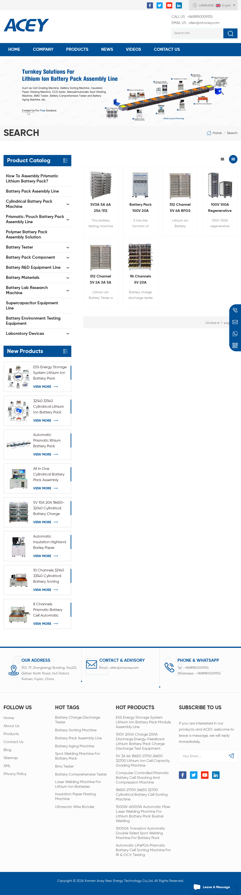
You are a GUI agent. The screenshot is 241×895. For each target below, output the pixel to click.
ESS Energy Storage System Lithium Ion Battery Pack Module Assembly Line (50, 373)
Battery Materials (22, 278)
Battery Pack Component (30, 257)
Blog (7, 750)
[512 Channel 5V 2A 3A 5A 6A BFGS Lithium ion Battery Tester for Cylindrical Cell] (101, 256)
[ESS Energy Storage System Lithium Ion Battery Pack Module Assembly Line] (18, 376)
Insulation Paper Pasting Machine (75, 796)
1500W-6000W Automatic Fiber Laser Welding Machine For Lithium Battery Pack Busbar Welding (143, 814)
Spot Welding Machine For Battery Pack (77, 756)
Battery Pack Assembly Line (32, 191)
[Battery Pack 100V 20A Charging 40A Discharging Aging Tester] (140, 184)
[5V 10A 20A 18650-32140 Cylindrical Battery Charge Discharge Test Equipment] (18, 512)
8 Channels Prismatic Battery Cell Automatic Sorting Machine (47, 610)
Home (14, 50)
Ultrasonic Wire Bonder (74, 807)
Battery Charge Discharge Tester (77, 720)
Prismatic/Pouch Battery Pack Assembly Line (35, 219)
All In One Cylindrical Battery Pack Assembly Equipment (48, 475)
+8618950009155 (192, 17)
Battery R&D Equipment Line (33, 267)
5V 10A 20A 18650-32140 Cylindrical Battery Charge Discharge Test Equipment (48, 509)
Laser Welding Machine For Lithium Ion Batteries (78, 784)
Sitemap (11, 758)
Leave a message (216, 887)
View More (42, 386)
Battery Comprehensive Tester (81, 774)
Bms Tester (64, 766)
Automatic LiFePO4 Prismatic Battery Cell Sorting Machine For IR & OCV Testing (143, 850)
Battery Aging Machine (74, 746)
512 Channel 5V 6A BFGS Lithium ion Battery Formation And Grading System (180, 208)
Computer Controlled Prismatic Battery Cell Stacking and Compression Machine (142, 777)
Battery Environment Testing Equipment (33, 321)
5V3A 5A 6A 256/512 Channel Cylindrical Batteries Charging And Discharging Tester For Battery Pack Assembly (100, 208)
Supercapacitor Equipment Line (32, 305)
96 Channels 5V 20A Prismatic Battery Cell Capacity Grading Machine (140, 280)
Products (77, 50)
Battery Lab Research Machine (27, 290)
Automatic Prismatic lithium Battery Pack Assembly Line (47, 441)
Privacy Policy (15, 774)
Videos (133, 50)
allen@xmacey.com (196, 23)
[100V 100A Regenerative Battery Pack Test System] (220, 184)
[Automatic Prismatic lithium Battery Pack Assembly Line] (18, 444)
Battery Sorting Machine (75, 730)
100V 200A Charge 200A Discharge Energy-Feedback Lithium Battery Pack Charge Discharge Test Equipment (140, 742)
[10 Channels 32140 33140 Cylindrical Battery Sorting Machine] (18, 580)
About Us (11, 726)
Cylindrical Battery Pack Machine (29, 204)
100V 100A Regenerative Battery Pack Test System (220, 208)
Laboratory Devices (25, 334)
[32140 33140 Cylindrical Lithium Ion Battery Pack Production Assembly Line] (18, 410)
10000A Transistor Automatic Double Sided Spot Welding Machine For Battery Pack (140, 833)
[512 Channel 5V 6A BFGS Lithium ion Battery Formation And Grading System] (180, 184)
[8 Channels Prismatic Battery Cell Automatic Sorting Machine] (18, 614)
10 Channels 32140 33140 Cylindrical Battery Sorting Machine (48, 577)
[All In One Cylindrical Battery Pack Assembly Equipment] (18, 478)
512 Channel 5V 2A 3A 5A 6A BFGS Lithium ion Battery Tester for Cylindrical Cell (100, 280)
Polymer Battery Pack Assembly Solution (26, 234)
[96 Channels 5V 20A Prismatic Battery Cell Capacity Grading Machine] (140, 256)
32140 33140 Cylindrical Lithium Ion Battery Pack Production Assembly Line (48, 407)
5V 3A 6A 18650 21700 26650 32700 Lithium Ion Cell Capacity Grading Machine (143, 761)
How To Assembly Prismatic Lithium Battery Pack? (32, 178)
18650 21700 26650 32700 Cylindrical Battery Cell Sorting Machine (142, 794)
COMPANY (43, 50)
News (107, 50)
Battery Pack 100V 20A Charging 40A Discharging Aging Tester (140, 208)
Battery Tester (19, 247)
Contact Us (167, 50)
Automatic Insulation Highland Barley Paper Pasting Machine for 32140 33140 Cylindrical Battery (50, 543)
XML (7, 766)
